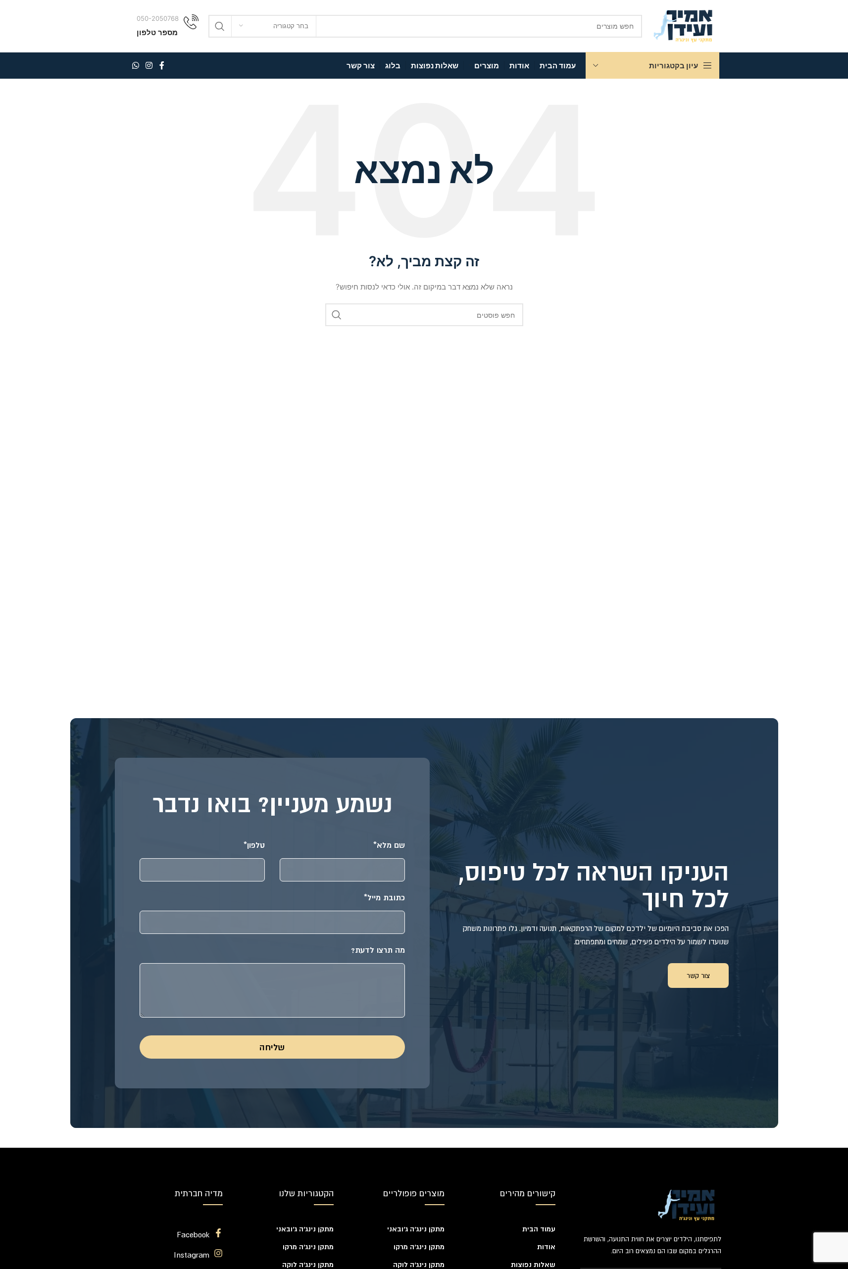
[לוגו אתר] (685, 25)
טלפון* (254, 844)
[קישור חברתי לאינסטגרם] (149, 65)
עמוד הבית (538, 1229)
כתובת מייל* (384, 897)
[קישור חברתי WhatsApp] (136, 65)
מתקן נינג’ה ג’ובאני (416, 1229)
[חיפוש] (219, 26)
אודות (546, 1247)
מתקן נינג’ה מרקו (419, 1247)
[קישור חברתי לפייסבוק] (162, 65)
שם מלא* (389, 844)
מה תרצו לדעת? (378, 949)
